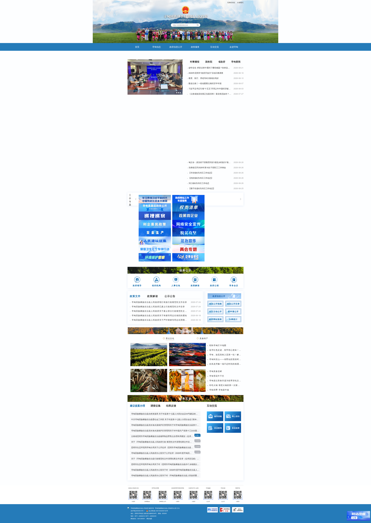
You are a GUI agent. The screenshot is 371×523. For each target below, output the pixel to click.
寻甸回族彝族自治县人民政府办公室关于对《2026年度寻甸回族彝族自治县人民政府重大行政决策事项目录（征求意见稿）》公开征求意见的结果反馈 (165, 469)
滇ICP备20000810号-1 (137, 511)
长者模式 (240, 2)
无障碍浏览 (231, 2)
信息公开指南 (215, 303)
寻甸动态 (156, 46)
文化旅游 (185, 331)
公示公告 (170, 296)
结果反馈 (171, 405)
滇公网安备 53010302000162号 (158, 511)
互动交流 (214, 46)
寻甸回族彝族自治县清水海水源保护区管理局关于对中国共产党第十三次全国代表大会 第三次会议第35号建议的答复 (165, 430)
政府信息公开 (175, 46)
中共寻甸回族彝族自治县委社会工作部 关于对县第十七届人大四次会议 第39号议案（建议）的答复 (165, 419)
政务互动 (185, 398)
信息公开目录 (233, 303)
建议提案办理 (137, 405)
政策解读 (152, 296)
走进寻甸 (234, 46)
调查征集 (156, 405)
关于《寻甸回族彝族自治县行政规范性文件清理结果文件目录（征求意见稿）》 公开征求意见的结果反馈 (165, 458)
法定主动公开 (215, 311)
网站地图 (149, 519)
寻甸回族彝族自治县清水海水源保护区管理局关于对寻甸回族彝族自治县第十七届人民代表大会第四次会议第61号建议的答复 (165, 425)
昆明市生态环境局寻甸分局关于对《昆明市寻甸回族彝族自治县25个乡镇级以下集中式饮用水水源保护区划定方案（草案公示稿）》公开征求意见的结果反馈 (165, 464)
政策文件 (135, 296)
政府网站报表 (215, 319)
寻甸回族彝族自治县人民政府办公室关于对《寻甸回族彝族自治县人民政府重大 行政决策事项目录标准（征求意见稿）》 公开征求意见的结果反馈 (165, 475)
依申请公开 (233, 311)
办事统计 (233, 319)
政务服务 (195, 46)
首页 (137, 46)
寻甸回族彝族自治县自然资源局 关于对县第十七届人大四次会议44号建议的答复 (165, 413)
